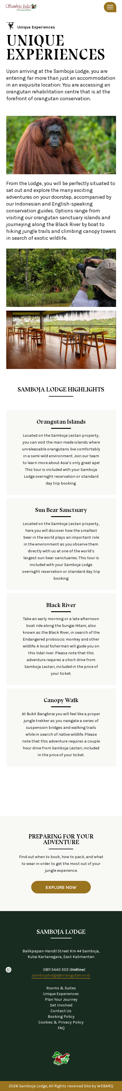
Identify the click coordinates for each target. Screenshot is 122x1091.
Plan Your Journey (61, 999)
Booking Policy (61, 1016)
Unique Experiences (36, 27)
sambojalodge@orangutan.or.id (61, 975)
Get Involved (61, 1005)
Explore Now (61, 887)
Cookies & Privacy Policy (61, 1022)
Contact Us (61, 1010)
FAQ (61, 1028)
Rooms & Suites (61, 988)
